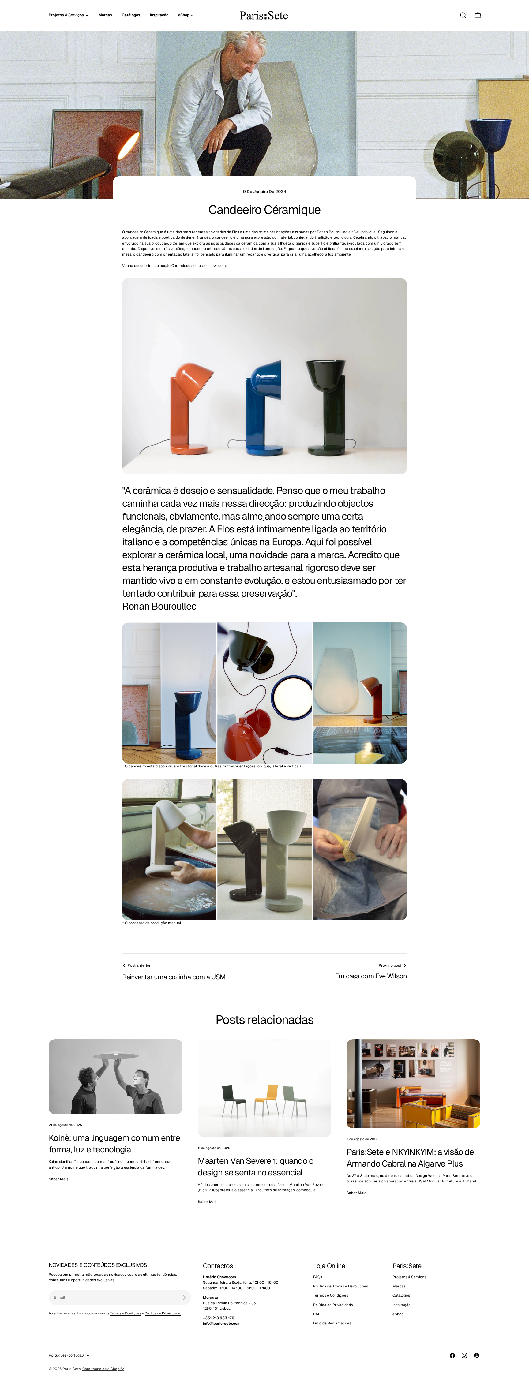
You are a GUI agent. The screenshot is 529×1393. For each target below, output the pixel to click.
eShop (397, 1314)
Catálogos (401, 1295)
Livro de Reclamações (332, 1323)
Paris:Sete (71, 1368)
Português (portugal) (66, 1355)
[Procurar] (463, 15)
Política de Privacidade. (163, 1313)
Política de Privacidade (333, 1304)
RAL (316, 1314)
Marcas (399, 1286)
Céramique (153, 232)
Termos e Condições (125, 1313)
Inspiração (401, 1304)
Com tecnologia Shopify (103, 1368)
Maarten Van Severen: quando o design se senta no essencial (256, 1166)
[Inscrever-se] (184, 1297)
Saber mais (58, 1179)
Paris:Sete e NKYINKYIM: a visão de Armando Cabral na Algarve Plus (410, 1157)
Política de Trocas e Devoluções (340, 1286)
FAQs (317, 1277)
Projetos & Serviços (409, 1277)
